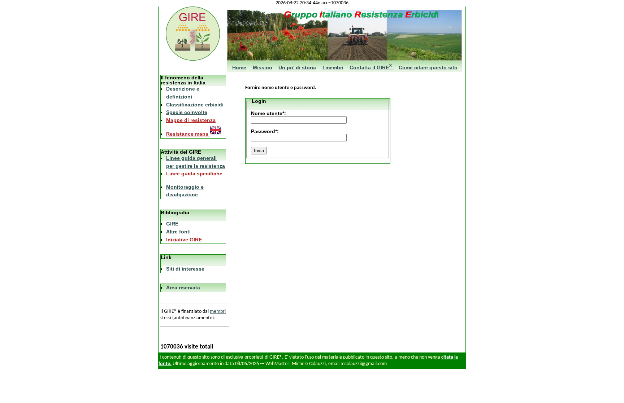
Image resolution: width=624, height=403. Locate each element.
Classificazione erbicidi (195, 105)
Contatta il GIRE (371, 67)
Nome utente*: (268, 113)
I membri (332, 67)
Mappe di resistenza (191, 120)
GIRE (172, 224)
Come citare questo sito (428, 67)
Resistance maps (188, 134)
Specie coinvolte (186, 112)
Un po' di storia (297, 67)
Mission (262, 67)
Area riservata (183, 287)
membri (218, 311)
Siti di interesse (185, 269)
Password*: (265, 131)
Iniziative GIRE (184, 239)
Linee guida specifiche (194, 173)
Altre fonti (178, 232)
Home (239, 67)
